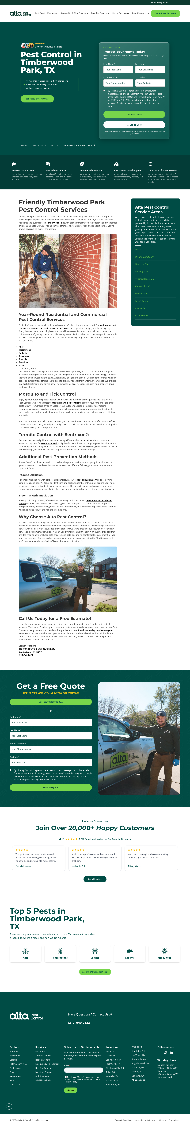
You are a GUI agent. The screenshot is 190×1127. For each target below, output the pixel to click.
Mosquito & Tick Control (47, 1063)
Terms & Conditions (123, 1120)
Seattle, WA (137, 1071)
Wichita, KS (137, 1046)
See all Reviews (95, 879)
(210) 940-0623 (79, 1022)
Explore (14, 1047)
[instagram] (165, 1052)
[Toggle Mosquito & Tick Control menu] (87, 13)
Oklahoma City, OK (115, 1068)
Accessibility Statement (145, 1120)
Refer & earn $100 (18, 1063)
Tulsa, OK (110, 1072)
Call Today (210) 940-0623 (37, 99)
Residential (15, 1055)
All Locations (138, 1079)
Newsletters (15, 1076)
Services (40, 1047)
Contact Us (15, 1084)
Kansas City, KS (113, 1084)
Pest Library (15, 1068)
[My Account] (179, 2)
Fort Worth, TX (113, 1063)
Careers (13, 1059)
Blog (12, 1072)
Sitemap (162, 1120)
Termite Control (43, 1055)
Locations (38, 145)
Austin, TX (110, 1051)
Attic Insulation (42, 1076)
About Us (14, 1051)
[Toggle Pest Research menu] (148, 13)
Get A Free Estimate (165, 13)
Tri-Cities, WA (138, 1067)
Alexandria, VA (139, 1059)
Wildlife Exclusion (43, 1080)
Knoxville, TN (112, 1076)
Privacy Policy (144, 96)
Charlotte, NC (138, 1051)
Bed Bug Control (43, 1068)
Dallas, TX (110, 1055)
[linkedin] (171, 1052)
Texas (53, 145)
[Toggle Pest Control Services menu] (58, 13)
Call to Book (136, 124)
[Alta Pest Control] (20, 13)
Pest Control (41, 1051)
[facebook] (159, 1052)
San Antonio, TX (113, 1059)
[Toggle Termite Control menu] (108, 13)
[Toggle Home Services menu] (129, 13)
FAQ (12, 1080)
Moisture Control (43, 1072)
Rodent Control (42, 1059)
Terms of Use (126, 96)
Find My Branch (162, 2)
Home (24, 145)
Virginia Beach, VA (140, 1063)
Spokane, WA (138, 1075)
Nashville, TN (112, 1080)
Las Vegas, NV (138, 1055)
